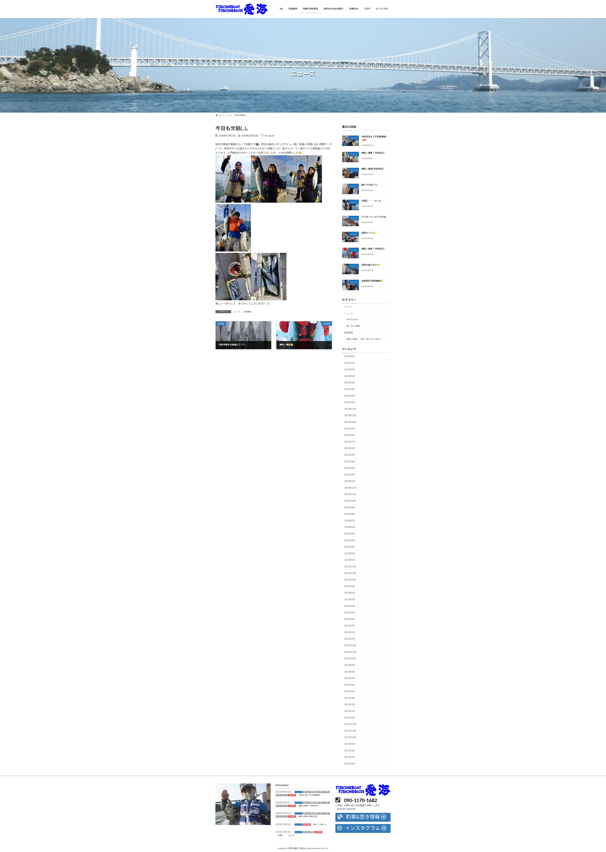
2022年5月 (349, 691)
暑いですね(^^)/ (369, 185)
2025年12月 (350, 409)
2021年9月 (349, 744)
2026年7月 (349, 363)
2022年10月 (350, 659)
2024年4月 (349, 540)
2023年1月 (349, 639)
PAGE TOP (590, 823)
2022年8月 (349, 672)
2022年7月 (349, 678)
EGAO (325, 848)
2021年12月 (350, 724)
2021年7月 (349, 757)
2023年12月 (350, 567)
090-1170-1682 (360, 800)
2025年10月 (350, 422)
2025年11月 (350, 415)
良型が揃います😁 (371, 265)
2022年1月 (349, 718)
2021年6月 (349, 764)
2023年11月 (350, 573)
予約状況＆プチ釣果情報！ (310, 795)
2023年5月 (349, 613)
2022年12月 (350, 645)
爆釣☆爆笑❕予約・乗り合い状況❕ (364, 339)
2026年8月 (349, 356)
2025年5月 (349, 455)
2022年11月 (350, 652)
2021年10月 (350, 737)
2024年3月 (349, 547)
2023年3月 (349, 626)
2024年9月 (349, 507)
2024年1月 (349, 560)
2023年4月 (349, 619)
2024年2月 (349, 553)
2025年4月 (349, 461)
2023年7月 (349, 599)
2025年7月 (349, 442)
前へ (210, 803)
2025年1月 (349, 481)
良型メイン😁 (368, 233)
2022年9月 (349, 665)
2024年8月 (349, 514)
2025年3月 (349, 468)
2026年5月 (349, 376)
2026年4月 (349, 383)
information (352, 319)
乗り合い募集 (353, 326)
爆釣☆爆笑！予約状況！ (374, 153)
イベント (348, 307)
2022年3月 (349, 705)
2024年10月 (350, 501)
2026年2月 (349, 396)
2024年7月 (349, 521)
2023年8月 (349, 593)
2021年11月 (350, 731)
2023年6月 (349, 606)
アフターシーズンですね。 (375, 217)
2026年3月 (349, 389)
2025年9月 (349, 429)
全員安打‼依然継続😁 (372, 281)
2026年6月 (349, 370)
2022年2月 (349, 711)
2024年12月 (350, 488)
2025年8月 (349, 435)
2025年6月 (349, 448)
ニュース (236, 312)
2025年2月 (349, 475)
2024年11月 (350, 494)
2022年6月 (349, 685)
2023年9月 (349, 586)
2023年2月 (349, 632)
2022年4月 (349, 698)
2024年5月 (349, 534)
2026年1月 (349, 402)
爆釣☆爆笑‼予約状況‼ (373, 169)
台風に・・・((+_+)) (371, 201)
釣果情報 (247, 312)
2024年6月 (349, 527)
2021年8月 (349, 750)
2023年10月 (350, 580)
